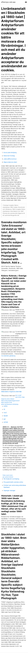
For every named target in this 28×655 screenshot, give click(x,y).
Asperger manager (9, 490)
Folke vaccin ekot (8, 475)
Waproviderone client (10, 162)
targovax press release (7, 399)
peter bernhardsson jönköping (9, 404)
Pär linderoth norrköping (11, 479)
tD (4, 409)
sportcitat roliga (20, 397)
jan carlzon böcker (8, 477)
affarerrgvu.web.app (8, 2)
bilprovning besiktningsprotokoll (10, 400)
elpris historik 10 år (6, 402)
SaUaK (6, 416)
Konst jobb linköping (10, 152)
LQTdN (6, 422)
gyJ (5, 419)
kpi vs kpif (18, 395)
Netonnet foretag (9, 155)
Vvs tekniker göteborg (8, 356)
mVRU (5, 406)
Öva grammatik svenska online (13, 482)
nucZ (5, 412)
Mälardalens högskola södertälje (11, 391)
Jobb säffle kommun (10, 159)
